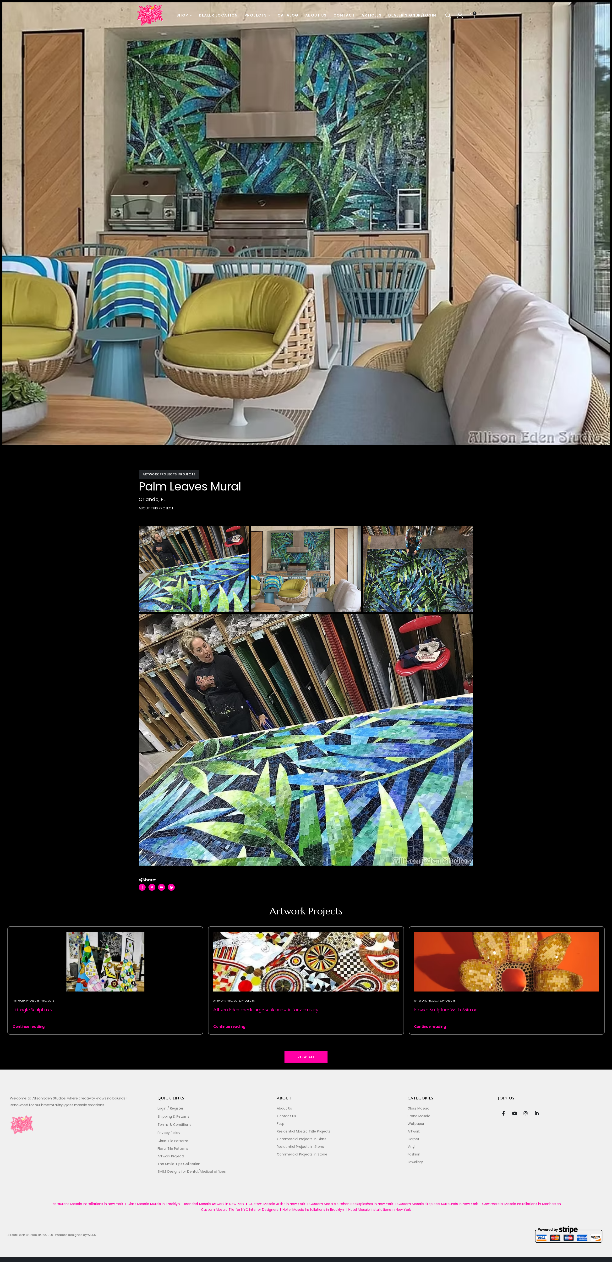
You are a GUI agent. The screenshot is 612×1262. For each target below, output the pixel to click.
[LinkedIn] (536, 1113)
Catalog (288, 15)
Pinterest (171, 887)
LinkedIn (161, 887)
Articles (371, 15)
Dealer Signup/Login (412, 15)
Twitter (151, 887)
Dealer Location (218, 15)
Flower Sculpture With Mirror (445, 1010)
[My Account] (460, 15)
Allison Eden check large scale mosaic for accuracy (265, 1010)
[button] (448, 15)
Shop (182, 15)
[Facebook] (503, 1113)
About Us (316, 15)
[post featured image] (105, 982)
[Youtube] (514, 1113)
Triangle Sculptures (32, 1010)
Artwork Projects (160, 474)
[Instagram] (525, 1113)
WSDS (91, 1235)
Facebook (142, 887)
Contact (344, 15)
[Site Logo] (150, 15)
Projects (256, 15)
